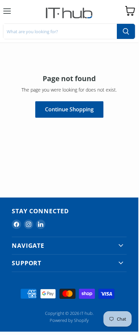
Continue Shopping (69, 109)
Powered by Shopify (69, 320)
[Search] (126, 31)
